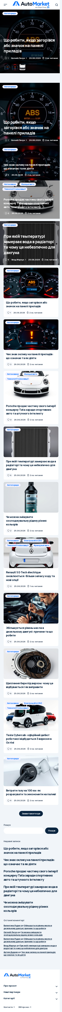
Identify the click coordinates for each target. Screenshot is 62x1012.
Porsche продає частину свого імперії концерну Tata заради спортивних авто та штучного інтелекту (31, 875)
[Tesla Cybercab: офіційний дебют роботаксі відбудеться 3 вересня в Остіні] (31, 715)
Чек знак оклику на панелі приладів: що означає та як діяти (29, 862)
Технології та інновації (14, 189)
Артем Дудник (11, 952)
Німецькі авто (27, 184)
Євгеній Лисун (10, 932)
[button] (5, 4)
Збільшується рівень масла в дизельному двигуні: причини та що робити (28, 940)
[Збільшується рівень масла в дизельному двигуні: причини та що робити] (31, 608)
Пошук (7, 824)
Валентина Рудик (12, 925)
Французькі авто (41, 545)
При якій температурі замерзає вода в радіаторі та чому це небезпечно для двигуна (30, 891)
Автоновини (10, 184)
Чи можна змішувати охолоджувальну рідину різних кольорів (26, 906)
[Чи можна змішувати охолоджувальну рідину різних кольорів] (31, 497)
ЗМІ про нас (23, 1007)
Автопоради (10, 13)
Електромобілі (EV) (33, 540)
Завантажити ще (31, 813)
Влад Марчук (10, 945)
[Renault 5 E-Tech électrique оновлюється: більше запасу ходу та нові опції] (31, 553)
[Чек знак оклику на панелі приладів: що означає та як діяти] (31, 41)
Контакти (8, 1007)
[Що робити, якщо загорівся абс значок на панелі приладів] (31, 114)
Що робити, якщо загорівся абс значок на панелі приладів (26, 850)
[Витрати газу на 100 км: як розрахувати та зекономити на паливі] (31, 771)
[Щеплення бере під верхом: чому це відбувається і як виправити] (31, 663)
